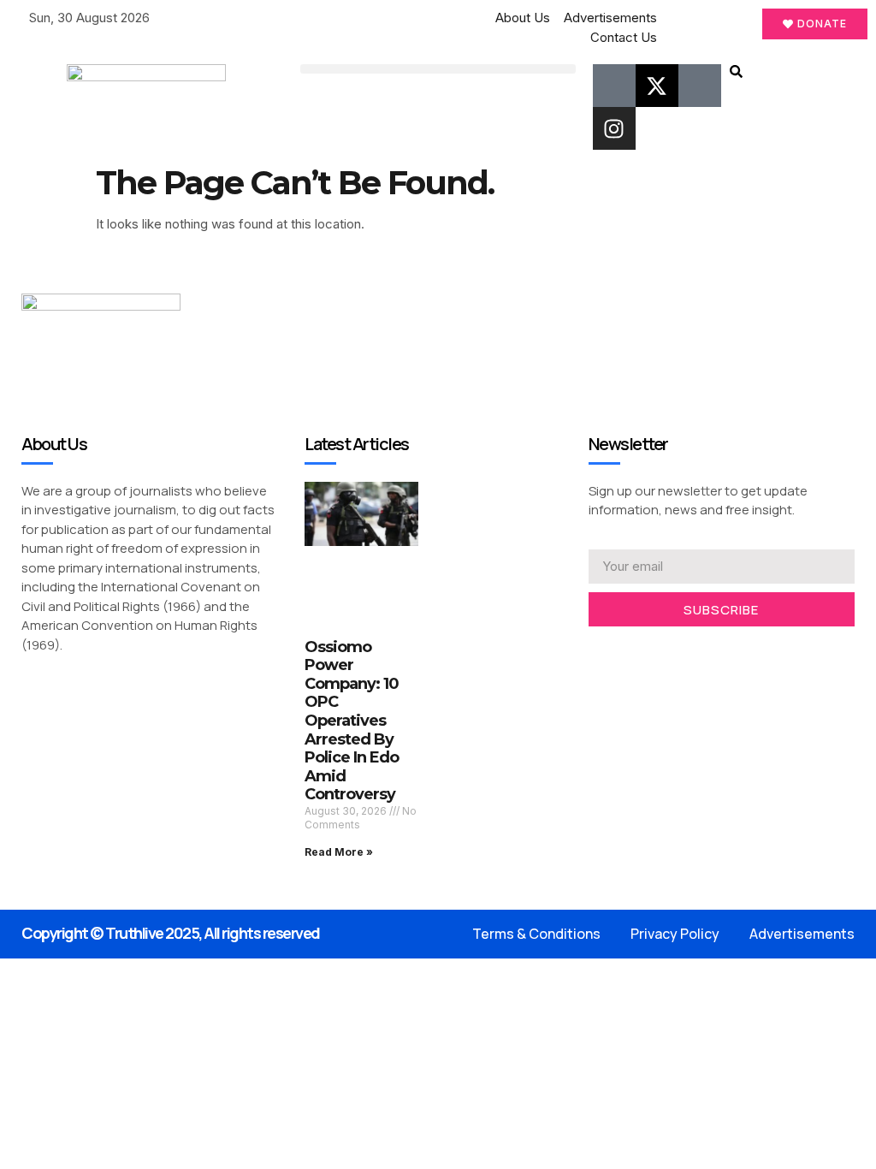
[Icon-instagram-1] (647, 649)
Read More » (339, 852)
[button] (437, 69)
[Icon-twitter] (620, 649)
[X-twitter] (657, 85)
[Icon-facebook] (614, 85)
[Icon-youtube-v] (699, 85)
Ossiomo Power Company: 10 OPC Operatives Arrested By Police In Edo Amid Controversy (352, 721)
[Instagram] (614, 128)
